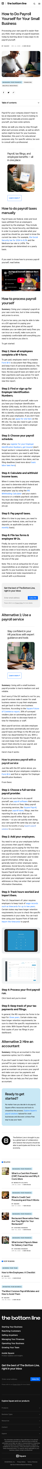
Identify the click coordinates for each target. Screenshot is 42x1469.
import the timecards (11, 922)
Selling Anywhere (10, 1335)
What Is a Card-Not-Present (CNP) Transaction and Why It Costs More (25, 1176)
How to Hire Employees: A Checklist (18, 1272)
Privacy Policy (19, 603)
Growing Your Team (10, 1268)
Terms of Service (32, 1462)
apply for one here (24, 419)
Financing (28, 82)
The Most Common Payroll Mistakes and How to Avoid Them (20, 1292)
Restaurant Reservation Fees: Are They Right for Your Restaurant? (25, 1221)
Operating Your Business (12, 1287)
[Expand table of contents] (39, 102)
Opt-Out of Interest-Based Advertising (21, 1464)
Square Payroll (30, 807)
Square (6, 46)
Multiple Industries (10, 85)
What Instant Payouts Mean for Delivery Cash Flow (25, 1243)
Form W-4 (6, 363)
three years (14, 1017)
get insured (28, 447)
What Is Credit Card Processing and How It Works (25, 1198)
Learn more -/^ (14, 198)
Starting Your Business (12, 1327)
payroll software (20, 801)
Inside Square (8, 1353)
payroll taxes (18, 810)
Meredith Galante (21, 1182)
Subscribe (32, 598)
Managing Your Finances (12, 82)
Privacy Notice (21, 1462)
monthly (5, 527)
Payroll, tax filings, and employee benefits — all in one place (20, 157)
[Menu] (39, 4)
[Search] (34, 4)
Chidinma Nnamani (21, 1227)
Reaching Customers (11, 1331)
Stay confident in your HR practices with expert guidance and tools (20, 634)
